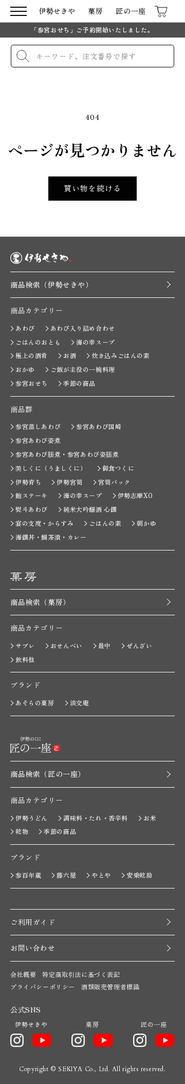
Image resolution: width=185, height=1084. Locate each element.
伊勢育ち (28, 481)
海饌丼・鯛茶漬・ (51, 536)
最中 (104, 645)
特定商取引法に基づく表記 (81, 974)
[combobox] (92, 56)
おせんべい (66, 645)
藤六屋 (66, 874)
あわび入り (82, 328)
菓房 (95, 11)
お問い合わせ (32, 948)
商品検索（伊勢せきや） (51, 284)
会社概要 (23, 974)
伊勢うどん (31, 817)
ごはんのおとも (38, 341)
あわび (25, 328)
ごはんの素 (105, 523)
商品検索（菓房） (40, 602)
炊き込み (120, 355)
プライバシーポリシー (42, 986)
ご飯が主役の (82, 369)
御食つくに (118, 468)
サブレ (25, 645)
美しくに (51, 468)
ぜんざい (139, 645)
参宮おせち (31, 383)
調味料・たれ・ (95, 817)
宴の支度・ (44, 523)
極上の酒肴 (31, 355)
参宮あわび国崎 (98, 426)
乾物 (21, 831)
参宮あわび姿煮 (38, 440)
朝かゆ (146, 523)
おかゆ (25, 369)
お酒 (69, 355)
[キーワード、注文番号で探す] (22, 56)
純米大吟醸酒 (90, 509)
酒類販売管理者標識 (110, 986)
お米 (149, 817)
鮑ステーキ (31, 495)
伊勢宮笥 (69, 481)
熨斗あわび (31, 509)
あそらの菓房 (34, 702)
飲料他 (25, 659)
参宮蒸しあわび (38, 426)
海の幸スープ (95, 341)
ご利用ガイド (32, 922)
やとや (101, 874)
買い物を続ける (92, 188)
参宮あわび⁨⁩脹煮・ (67, 454)
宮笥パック (114, 481)
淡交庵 (79, 702)
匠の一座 (130, 11)
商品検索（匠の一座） (47, 774)
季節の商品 (79, 383)
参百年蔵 (28, 874)
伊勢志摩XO (135, 495)
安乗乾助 (139, 874)
